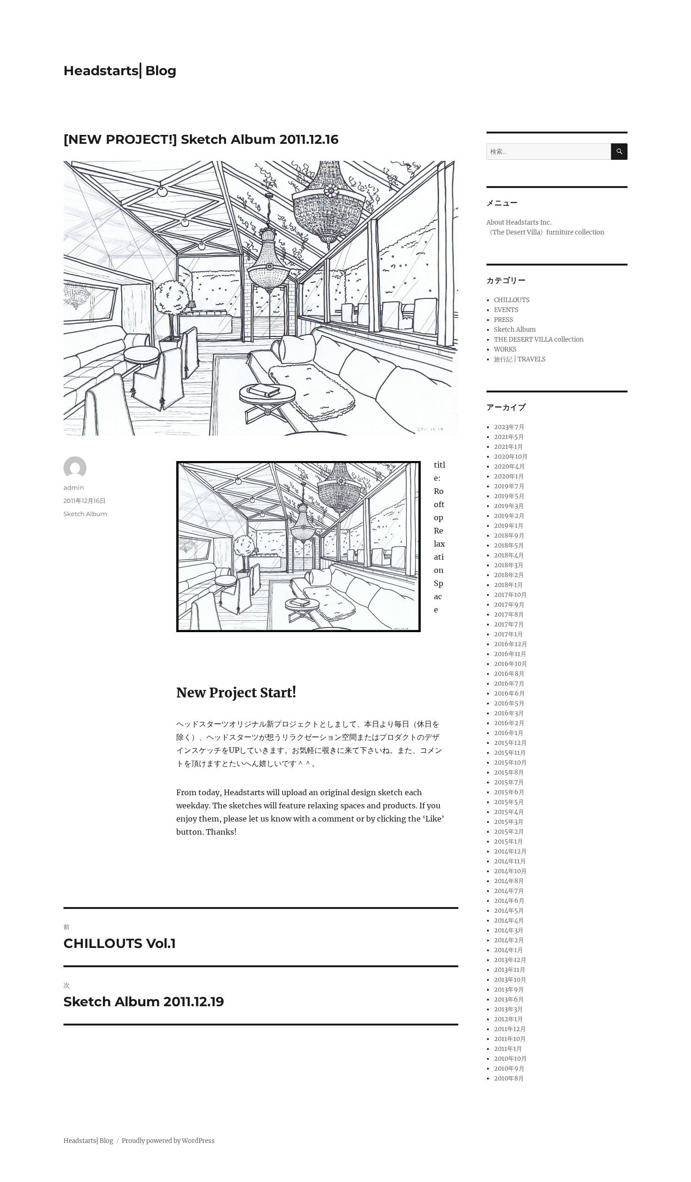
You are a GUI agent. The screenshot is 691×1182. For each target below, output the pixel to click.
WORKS (505, 349)
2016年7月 (509, 684)
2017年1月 (508, 634)
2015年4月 (509, 812)
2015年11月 (510, 753)
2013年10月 (510, 980)
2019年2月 (509, 516)
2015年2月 (509, 832)
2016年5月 (509, 703)
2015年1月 (508, 841)
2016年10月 (510, 664)
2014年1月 (508, 950)
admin (73, 487)
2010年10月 (510, 1059)
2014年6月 (509, 901)
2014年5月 (509, 911)
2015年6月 (509, 792)
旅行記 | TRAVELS (520, 359)
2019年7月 (509, 486)
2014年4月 (509, 920)
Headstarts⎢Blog (120, 70)
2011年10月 (510, 1039)
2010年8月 (509, 1078)
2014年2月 (509, 940)
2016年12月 (510, 644)
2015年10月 (510, 763)
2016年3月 (509, 713)
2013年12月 (510, 960)
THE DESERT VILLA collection (539, 340)
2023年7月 (509, 427)
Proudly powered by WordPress (168, 1141)
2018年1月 (508, 585)
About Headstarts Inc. (519, 223)
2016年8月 (509, 674)
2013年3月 (508, 1009)
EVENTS (506, 310)
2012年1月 (508, 1019)
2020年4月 (509, 466)
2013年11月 (510, 970)
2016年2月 (509, 723)
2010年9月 (509, 1068)
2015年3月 (509, 822)
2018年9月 (509, 536)
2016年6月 (509, 693)
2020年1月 (509, 476)
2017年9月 (509, 605)
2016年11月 (510, 654)
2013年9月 (509, 990)
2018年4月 (509, 555)
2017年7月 (509, 624)
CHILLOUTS (512, 300)
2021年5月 (509, 437)
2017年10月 (510, 595)
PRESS (503, 320)
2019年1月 (509, 526)
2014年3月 (509, 930)
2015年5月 (509, 802)
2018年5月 (509, 545)
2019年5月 (509, 496)
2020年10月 (511, 457)
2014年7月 (509, 891)
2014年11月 (510, 861)
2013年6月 (509, 999)
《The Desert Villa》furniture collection (546, 232)
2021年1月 (508, 447)
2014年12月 (510, 851)
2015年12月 (510, 743)
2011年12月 (510, 1029)
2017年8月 (509, 614)
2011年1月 (508, 1049)
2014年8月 (509, 881)
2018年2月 (509, 575)
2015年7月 (509, 782)
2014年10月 (510, 871)
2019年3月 (509, 506)
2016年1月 (509, 733)
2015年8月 (509, 772)
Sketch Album (85, 513)
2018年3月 (509, 565)
